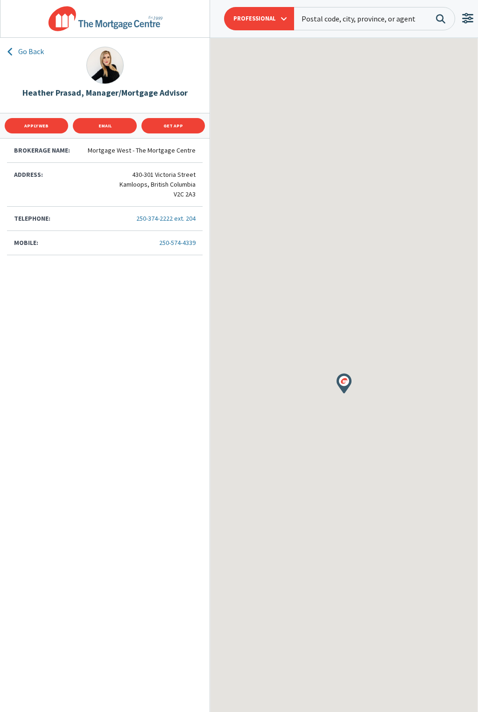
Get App (173, 126)
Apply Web (36, 126)
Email (105, 126)
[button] (259, 18)
